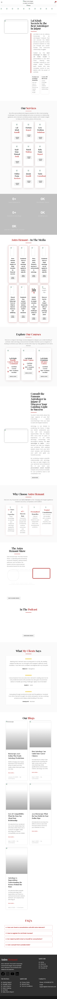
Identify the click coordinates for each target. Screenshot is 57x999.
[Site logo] (28, 2)
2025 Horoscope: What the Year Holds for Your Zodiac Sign (40, 816)
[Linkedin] (17, 974)
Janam (28, 175)
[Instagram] (8, 974)
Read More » (11, 772)
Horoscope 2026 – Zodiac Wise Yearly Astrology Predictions (16, 756)
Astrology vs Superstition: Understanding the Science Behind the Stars (15, 882)
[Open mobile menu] (1, 2)
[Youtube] (12, 974)
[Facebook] (3, 974)
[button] (2, 6)
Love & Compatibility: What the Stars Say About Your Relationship (16, 817)
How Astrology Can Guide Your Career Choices (39, 753)
